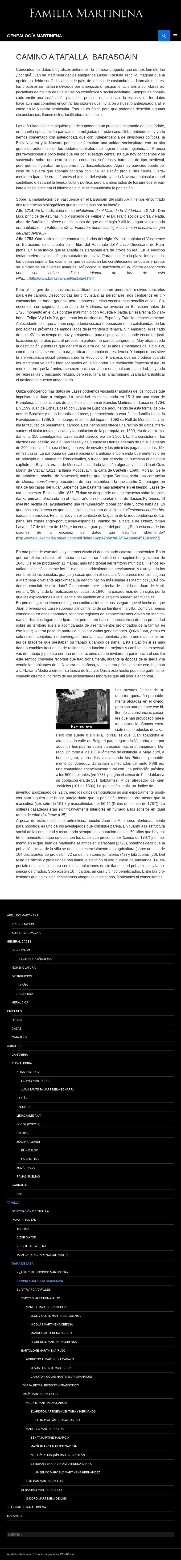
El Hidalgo (29, 1150)
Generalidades (19, 941)
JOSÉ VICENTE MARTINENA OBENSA (56, 1315)
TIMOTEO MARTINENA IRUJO (40, 1298)
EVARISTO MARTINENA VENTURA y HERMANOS (63, 1411)
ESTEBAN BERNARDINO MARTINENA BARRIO (61, 1463)
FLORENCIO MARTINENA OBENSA (54, 1342)
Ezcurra (23, 1107)
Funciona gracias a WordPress (54, 1554)
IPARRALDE (20, 1185)
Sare (20, 1194)
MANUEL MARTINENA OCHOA (46, 1307)
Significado (21, 950)
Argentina (24, 993)
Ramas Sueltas (28, 1176)
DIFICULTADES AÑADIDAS (34, 959)
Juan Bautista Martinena (26, 1507)
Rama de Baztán (24, 1220)
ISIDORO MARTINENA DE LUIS (46, 1498)
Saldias (22, 1133)
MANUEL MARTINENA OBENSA (51, 1333)
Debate (17, 1020)
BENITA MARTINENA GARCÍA (50, 1437)
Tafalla (13, 1202)
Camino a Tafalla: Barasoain (39, 1281)
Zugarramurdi (28, 1141)
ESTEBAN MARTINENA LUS (44, 1481)
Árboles (14, 1046)
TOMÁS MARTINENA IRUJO (39, 1394)
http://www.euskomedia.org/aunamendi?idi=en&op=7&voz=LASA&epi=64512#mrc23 (88, 538)
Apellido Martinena (22, 915)
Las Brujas (30, 1159)
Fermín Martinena (35, 1080)
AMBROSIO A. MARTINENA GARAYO (50, 1359)
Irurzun (22, 1228)
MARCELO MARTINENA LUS (45, 1429)
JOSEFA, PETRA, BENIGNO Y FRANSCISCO (50, 1385)
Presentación (23, 924)
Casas (16, 1028)
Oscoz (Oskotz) (28, 1124)
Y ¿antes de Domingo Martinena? (42, 1272)
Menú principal (175, 35)
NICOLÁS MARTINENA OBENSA (52, 1324)
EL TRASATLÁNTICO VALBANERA (57, 1420)
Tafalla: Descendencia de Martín (42, 1255)
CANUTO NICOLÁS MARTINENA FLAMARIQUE (61, 1376)
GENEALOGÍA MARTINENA (34, 35)
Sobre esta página (26, 933)
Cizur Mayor (26, 1237)
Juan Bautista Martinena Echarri (47, 1089)
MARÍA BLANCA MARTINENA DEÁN (54, 1446)
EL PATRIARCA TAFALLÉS (33, 1289)
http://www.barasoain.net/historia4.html (62, 278)
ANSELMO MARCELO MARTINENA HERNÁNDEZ (67, 1472)
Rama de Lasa (23, 1263)
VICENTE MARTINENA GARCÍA (46, 1403)
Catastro (19, 1037)
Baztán (22, 1098)
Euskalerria (22, 1063)
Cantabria (20, 1054)
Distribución (22, 976)
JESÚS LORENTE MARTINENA (51, 1368)
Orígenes (14, 1011)
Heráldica (20, 1002)
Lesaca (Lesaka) (28, 1115)
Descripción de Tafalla (30, 1211)
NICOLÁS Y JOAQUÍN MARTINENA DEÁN (58, 1455)
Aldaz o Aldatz (28, 1072)
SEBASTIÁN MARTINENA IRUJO (42, 1490)
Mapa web (14, 1516)
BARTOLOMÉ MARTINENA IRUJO (43, 1350)
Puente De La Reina (31, 1246)
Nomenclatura (24, 967)
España (22, 985)
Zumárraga (25, 1168)
